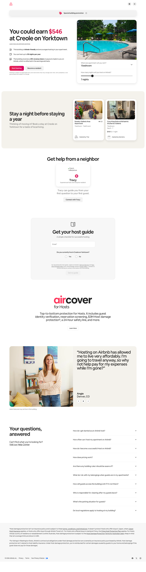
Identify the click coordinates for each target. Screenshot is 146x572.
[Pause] (83, 401)
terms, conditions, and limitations (75, 529)
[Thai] (76, 137)
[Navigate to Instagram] (140, 558)
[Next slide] (88, 401)
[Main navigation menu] (135, 4)
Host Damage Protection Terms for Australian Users (105, 534)
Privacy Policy (83, 266)
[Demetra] (109, 137)
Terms (27, 558)
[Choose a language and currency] (129, 4)
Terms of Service (84, 265)
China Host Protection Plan (111, 531)
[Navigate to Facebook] (132, 558)
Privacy (21, 558)
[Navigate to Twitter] (136, 558)
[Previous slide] (78, 401)
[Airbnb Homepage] (10, 4)
